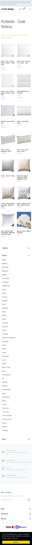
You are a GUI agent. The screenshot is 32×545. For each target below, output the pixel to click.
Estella (4, 315)
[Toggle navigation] (30, 9)
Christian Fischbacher (8, 338)
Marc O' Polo (6, 367)
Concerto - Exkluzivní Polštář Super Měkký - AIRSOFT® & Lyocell (8, 205)
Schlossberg (6, 397)
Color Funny (5, 278)
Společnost (4, 514)
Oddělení (5, 248)
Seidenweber (6, 389)
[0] (24, 9)
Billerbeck (5, 267)
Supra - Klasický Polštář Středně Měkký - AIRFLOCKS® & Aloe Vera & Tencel (8, 232)
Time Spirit (5, 408)
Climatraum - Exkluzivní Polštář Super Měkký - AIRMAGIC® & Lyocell (22, 177)
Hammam (5, 334)
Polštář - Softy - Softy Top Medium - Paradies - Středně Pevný (8, 63)
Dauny (4, 293)
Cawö (4, 289)
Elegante (5, 308)
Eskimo (4, 319)
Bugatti (4, 275)
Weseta (4, 427)
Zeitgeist (5, 430)
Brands (4, 255)
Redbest (4, 382)
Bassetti (4, 263)
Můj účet (8, 467)
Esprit (4, 312)
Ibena (4, 345)
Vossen (4, 423)
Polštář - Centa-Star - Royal (8, 176)
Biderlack (5, 271)
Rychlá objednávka (10, 460)
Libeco (4, 363)
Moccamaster (6, 375)
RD (3, 378)
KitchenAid (5, 356)
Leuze (4, 360)
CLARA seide (6, 286)
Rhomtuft (5, 386)
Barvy (4, 439)
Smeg (4, 401)
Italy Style (5, 341)
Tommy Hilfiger (7, 415)
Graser (4, 330)
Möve (4, 371)
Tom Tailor (5, 412)
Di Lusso (4, 297)
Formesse (5, 323)
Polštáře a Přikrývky (5, 35)
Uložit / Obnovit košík (11, 450)
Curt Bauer (5, 282)
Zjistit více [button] (15, 538)
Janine (4, 352)
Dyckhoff (4, 301)
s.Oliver (4, 404)
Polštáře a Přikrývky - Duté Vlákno (20, 35)
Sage (3, 393)
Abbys (4, 260)
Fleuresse (5, 326)
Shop (2, 509)
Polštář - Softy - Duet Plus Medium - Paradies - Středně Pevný (8, 93)
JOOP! (4, 349)
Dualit (4, 304)
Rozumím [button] (16, 542)
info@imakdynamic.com (11, 475)
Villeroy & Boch (6, 419)
